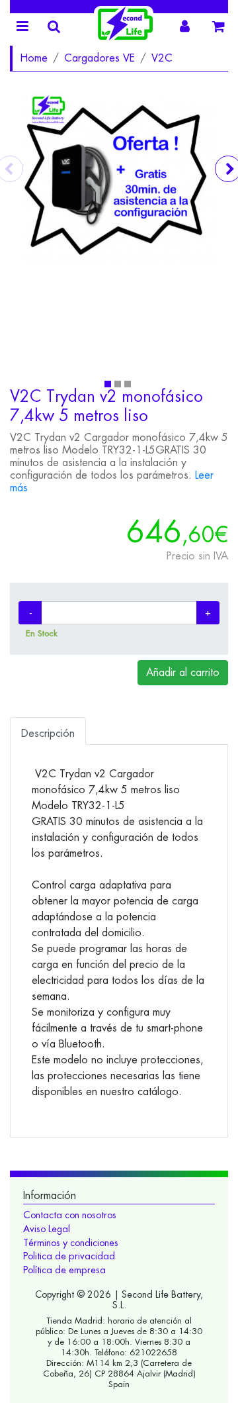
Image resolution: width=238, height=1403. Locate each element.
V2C (162, 58)
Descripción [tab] (48, 733)
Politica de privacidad (69, 1256)
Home (34, 58)
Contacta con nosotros (69, 1215)
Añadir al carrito (182, 672)
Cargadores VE (99, 58)
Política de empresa (64, 1270)
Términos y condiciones (70, 1243)
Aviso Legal (46, 1229)
